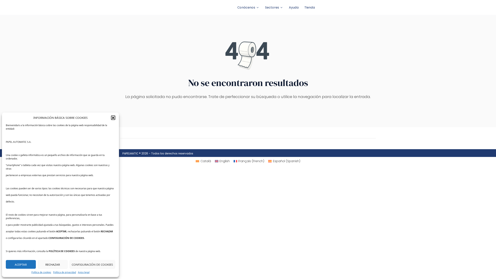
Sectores (272, 7)
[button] (113, 118)
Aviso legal (84, 272)
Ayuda (294, 7)
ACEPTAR (21, 264)
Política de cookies (41, 272)
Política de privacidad (64, 272)
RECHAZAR (52, 264)
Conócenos (246, 7)
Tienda (309, 7)
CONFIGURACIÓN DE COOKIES (92, 264)
